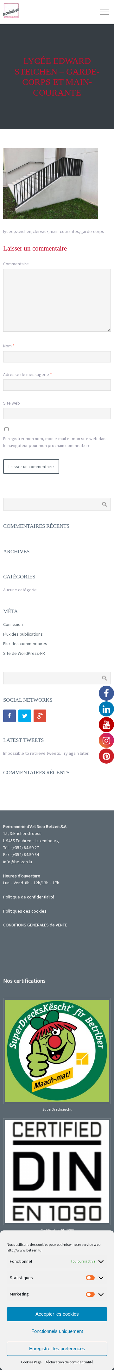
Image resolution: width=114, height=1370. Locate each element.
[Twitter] (24, 716)
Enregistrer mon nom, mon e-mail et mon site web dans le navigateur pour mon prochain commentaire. (55, 442)
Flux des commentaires (25, 643)
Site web (11, 403)
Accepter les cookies (57, 1314)
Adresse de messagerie (27, 374)
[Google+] (40, 716)
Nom (9, 346)
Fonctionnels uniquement (57, 1331)
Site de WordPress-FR (24, 653)
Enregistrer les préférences (57, 1348)
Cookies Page (31, 1362)
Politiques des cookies (25, 911)
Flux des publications (23, 634)
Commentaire (16, 264)
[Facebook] (9, 716)
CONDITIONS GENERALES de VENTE (35, 925)
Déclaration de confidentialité (69, 1362)
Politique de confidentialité (28, 897)
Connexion (13, 624)
